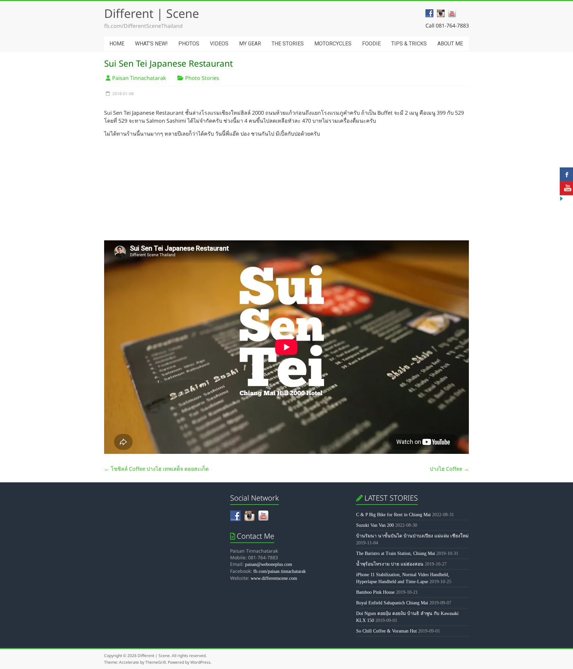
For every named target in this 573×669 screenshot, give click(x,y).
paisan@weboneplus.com (268, 564)
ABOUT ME (450, 43)
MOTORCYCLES (332, 43)
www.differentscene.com (274, 578)
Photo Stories (202, 78)
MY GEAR (250, 43)
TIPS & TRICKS (409, 43)
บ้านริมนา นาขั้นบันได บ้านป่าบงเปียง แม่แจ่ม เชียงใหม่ (412, 535)
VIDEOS (219, 43)
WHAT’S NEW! (151, 43)
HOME (116, 43)
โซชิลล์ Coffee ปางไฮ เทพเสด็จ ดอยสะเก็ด (156, 468)
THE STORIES (288, 43)
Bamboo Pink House (375, 592)
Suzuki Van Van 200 (375, 525)
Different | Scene (151, 13)
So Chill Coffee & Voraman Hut (386, 631)
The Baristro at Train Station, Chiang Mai (395, 553)
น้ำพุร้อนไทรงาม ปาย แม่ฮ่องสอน (389, 564)
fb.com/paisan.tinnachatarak (279, 571)
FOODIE (371, 43)
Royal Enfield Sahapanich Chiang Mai (392, 602)
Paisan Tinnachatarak (139, 78)
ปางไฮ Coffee (449, 468)
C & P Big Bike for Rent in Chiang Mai (393, 514)
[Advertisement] (286, 189)
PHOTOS (188, 43)
